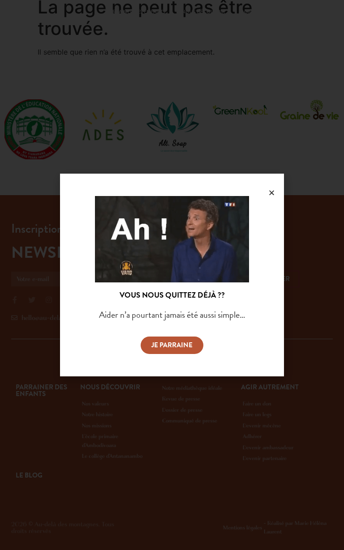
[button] (172, 345)
